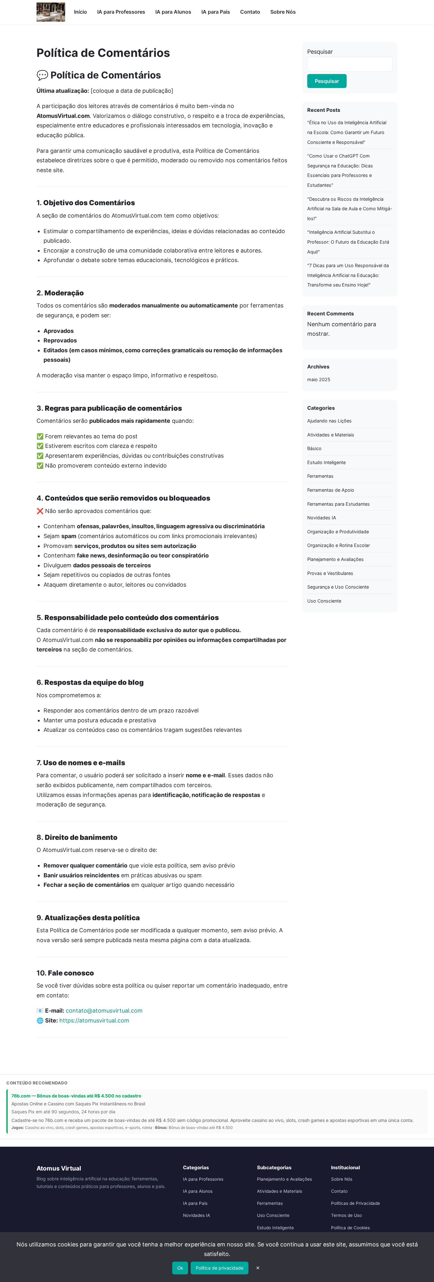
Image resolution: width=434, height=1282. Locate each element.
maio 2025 (318, 379)
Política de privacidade (219, 1268)
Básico (314, 448)
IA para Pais (215, 12)
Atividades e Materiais (330, 434)
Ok (180, 1268)
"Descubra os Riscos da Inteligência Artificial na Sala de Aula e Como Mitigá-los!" (349, 208)
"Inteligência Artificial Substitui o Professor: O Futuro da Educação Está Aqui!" (348, 241)
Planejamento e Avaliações (335, 559)
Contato (250, 12)
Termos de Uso (346, 1215)
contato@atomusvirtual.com (104, 1010)
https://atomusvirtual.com (94, 1020)
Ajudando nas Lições (329, 420)
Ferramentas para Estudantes (338, 504)
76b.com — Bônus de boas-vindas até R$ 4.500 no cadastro (76, 1095)
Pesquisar (320, 51)
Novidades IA (321, 517)
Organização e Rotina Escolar (338, 545)
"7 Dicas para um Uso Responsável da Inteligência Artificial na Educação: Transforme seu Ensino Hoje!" (348, 275)
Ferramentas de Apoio (330, 490)
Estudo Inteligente (326, 462)
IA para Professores (121, 12)
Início (80, 12)
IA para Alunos (173, 12)
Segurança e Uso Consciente (338, 587)
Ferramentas (320, 476)
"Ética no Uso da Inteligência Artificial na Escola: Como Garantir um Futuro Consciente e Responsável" (346, 132)
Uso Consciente (324, 601)
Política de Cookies (350, 1227)
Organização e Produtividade (338, 531)
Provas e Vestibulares (330, 573)
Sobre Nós (283, 12)
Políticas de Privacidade (355, 1203)
